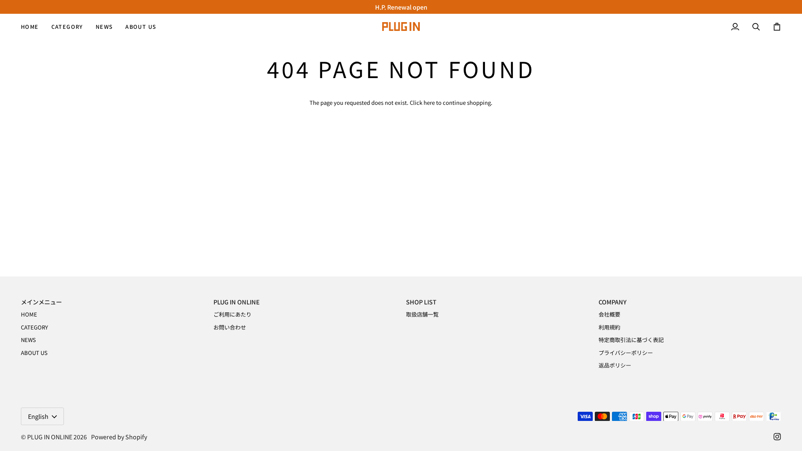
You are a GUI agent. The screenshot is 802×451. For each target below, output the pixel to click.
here (429, 102)
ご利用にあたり (232, 314)
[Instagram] (777, 437)
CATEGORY (34, 327)
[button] (67, 26)
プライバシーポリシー (626, 353)
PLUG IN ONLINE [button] (236, 301)
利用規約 (609, 327)
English (38, 416)
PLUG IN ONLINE (49, 436)
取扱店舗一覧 (422, 314)
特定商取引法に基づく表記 (631, 340)
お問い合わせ (229, 327)
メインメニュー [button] (41, 301)
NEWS (28, 340)
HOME (29, 314)
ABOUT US (34, 353)
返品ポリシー (615, 365)
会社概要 (609, 314)
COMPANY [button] (613, 301)
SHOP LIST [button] (421, 301)
